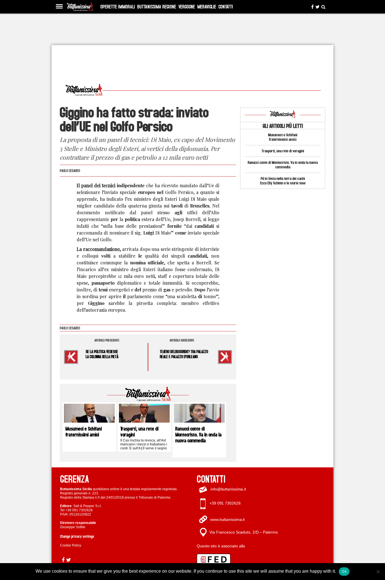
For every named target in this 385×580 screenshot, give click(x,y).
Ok (344, 571)
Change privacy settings (77, 536)
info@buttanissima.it (228, 489)
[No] (378, 571)
